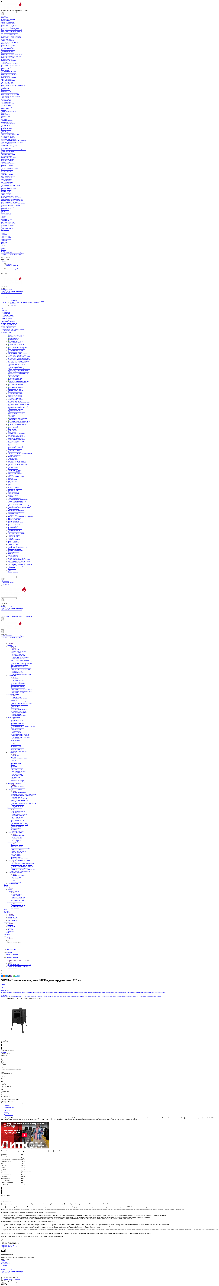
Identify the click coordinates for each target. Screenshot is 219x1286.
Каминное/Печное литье (18, 811)
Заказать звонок (12, 968)
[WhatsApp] (14, 976)
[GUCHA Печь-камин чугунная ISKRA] (20, 1033)
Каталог (10, 645)
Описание (7, 1105)
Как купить (11, 915)
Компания (10, 925)
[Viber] (11, 976)
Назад (11, 643)
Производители (5, 1263)
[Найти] (2, 14)
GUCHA (3, 1052)
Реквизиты (4, 1267)
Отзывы (6, 1108)
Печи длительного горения (89, 996)
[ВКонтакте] (2, 976)
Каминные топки (16, 745)
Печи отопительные (17, 697)
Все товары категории (7, 1245)
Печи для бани (15, 649)
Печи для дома (37, 996)
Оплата (6, 1112)
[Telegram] (18, 976)
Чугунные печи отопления (58, 996)
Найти (2, 1284)
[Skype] (16, 976)
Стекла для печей (159, 992)
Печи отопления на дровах (8, 996)
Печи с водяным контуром (114, 996)
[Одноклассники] (4, 976)
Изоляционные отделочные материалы (22, 863)
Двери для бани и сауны (18, 835)
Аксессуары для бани (17, 845)
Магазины (4, 1265)
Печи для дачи (46, 996)
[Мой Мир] (6, 976)
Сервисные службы (16, 894)
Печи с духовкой (102, 996)
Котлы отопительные (17, 720)
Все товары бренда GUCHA (9, 1246)
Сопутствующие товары (18, 875)
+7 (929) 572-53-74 (6, 251)
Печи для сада (15, 755)
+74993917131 (11, 254)
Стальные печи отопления (73, 996)
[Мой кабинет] (1, 615)
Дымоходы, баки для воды (18, 792)
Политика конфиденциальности (12, 1279)
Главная (3, 1260)
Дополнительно (8, 1115)
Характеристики (9, 1107)
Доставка (6, 1113)
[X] (9, 976)
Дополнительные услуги (18, 905)
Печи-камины (15, 678)
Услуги (10, 889)
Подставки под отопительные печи (150, 996)
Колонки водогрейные (17, 786)
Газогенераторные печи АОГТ (131, 996)
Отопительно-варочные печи (24, 996)
